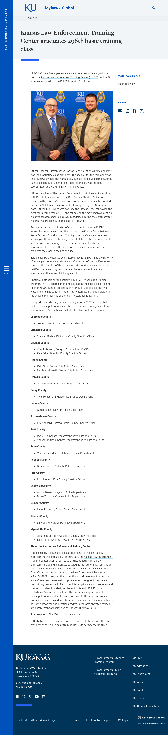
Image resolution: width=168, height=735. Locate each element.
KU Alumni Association (146, 706)
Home (28, 17)
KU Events (138, 690)
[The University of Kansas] (33, 660)
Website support (103, 720)
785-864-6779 (24, 687)
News (36, 17)
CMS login (122, 720)
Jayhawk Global (59, 8)
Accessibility (82, 720)
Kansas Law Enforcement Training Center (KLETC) (69, 77)
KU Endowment (141, 674)
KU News (138, 682)
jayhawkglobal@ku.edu (29, 683)
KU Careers (139, 698)
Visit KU (137, 658)
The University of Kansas (155, 723)
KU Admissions (141, 666)
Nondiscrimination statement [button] (33, 720)
